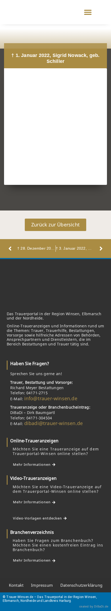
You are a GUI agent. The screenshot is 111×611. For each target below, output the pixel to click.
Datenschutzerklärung (81, 585)
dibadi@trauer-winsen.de (53, 423)
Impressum (42, 585)
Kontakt (16, 585)
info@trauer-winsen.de (50, 398)
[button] (88, 12)
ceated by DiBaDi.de (93, 606)
